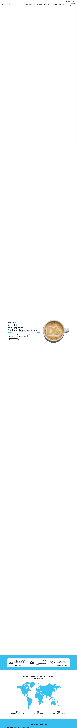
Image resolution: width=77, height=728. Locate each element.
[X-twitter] (71, 1)
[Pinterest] (69, 1)
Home (53, 1)
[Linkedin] (68, 1)
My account (62, 1)
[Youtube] (73, 1)
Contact (56, 1)
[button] (63, 5)
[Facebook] (66, 1)
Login (73, 4)
